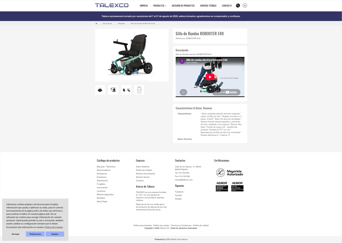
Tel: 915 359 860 (182, 172)
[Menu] (245, 5)
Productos (159, 5)
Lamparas (101, 191)
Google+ (178, 198)
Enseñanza (101, 177)
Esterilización (102, 180)
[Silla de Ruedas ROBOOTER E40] (132, 55)
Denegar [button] (16, 234)
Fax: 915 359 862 (182, 176)
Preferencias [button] (35, 234)
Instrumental (102, 187)
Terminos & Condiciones (181, 225)
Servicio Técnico (208, 5)
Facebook (179, 191)
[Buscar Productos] (238, 5)
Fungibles (101, 184)
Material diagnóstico (105, 194)
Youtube (178, 195)
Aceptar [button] (54, 234)
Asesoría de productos (183, 5)
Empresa (144, 5)
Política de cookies (161, 225)
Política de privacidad (143, 225)
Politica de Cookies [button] (53, 227)
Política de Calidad (144, 170)
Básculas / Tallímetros (106, 166)
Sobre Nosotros (142, 166)
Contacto (227, 5)
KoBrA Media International (176, 239)
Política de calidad (201, 225)
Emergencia (102, 173)
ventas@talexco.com (184, 179)
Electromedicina (103, 170)
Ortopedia (121, 23)
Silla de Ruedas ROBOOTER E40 (143, 23)
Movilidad (101, 198)
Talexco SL (164, 228)
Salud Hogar (107, 23)
